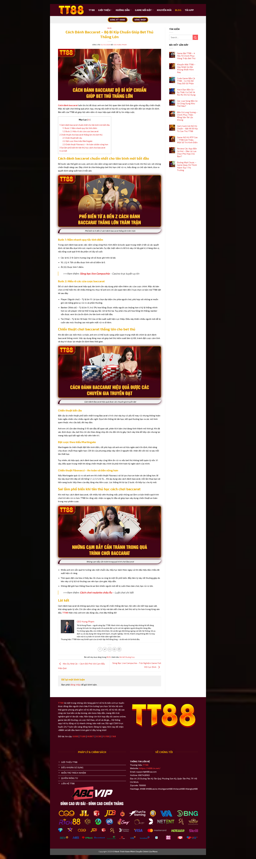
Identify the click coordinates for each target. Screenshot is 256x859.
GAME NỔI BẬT (143, 10)
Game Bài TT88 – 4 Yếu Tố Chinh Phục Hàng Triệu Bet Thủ (186, 56)
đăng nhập (75, 684)
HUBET (90, 736)
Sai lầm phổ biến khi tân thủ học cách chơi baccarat (82, 147)
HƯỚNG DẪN (123, 10)
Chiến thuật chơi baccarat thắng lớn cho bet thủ (81, 134)
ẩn (89, 120)
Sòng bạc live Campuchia (95, 273)
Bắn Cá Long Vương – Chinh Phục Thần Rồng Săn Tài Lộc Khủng (187, 116)
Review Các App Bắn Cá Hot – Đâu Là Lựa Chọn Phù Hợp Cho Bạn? (187, 152)
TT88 (92, 10)
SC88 (98, 736)
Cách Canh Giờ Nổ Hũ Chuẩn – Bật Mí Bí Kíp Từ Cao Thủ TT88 (187, 128)
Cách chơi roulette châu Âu (96, 592)
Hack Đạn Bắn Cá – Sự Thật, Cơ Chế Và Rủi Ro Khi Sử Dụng (186, 92)
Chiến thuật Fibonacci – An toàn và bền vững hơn (85, 144)
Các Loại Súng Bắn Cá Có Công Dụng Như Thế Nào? (187, 103)
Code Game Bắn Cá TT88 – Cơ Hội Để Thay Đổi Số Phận (186, 81)
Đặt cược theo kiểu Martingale (77, 141)
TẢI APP (189, 10)
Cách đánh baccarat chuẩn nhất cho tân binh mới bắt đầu (84, 125)
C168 (113, 736)
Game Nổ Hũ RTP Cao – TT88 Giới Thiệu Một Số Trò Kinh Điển (187, 140)
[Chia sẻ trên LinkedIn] (119, 649)
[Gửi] (195, 37)
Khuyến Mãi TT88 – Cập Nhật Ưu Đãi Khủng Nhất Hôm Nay (186, 68)
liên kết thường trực (127, 657)
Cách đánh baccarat (68, 105)
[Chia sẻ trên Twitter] (105, 649)
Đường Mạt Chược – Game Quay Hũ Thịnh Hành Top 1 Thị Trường (187, 166)
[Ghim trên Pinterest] (114, 649)
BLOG (178, 10)
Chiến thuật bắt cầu (72, 138)
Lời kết (63, 151)
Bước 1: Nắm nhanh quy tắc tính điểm (80, 128)
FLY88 (106, 736)
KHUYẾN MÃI (164, 10)
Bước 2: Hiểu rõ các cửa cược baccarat (81, 131)
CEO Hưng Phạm (120, 45)
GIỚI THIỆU (104, 10)
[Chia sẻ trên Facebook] (100, 649)
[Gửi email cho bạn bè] (109, 649)
